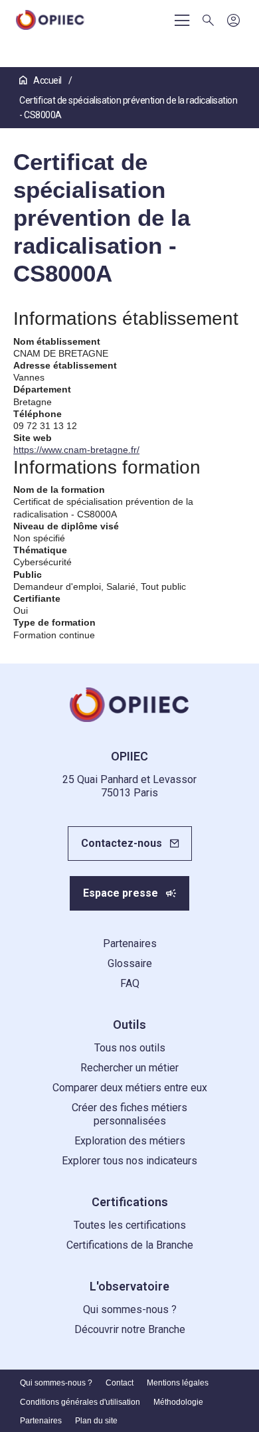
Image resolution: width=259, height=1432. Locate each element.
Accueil (47, 80)
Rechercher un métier (129, 1067)
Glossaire (130, 963)
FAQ (129, 983)
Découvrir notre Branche (129, 1329)
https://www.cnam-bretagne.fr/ (76, 449)
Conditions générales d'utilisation (80, 1402)
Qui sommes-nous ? (130, 1309)
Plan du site (96, 1420)
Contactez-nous (121, 843)
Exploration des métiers (129, 1140)
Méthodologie (178, 1402)
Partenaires (130, 943)
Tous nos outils (129, 1047)
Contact (119, 1382)
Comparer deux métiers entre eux (129, 1087)
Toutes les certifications (130, 1225)
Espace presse (120, 893)
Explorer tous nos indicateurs (129, 1160)
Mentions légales (178, 1382)
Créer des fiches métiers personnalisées (129, 1114)
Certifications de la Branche (129, 1245)
